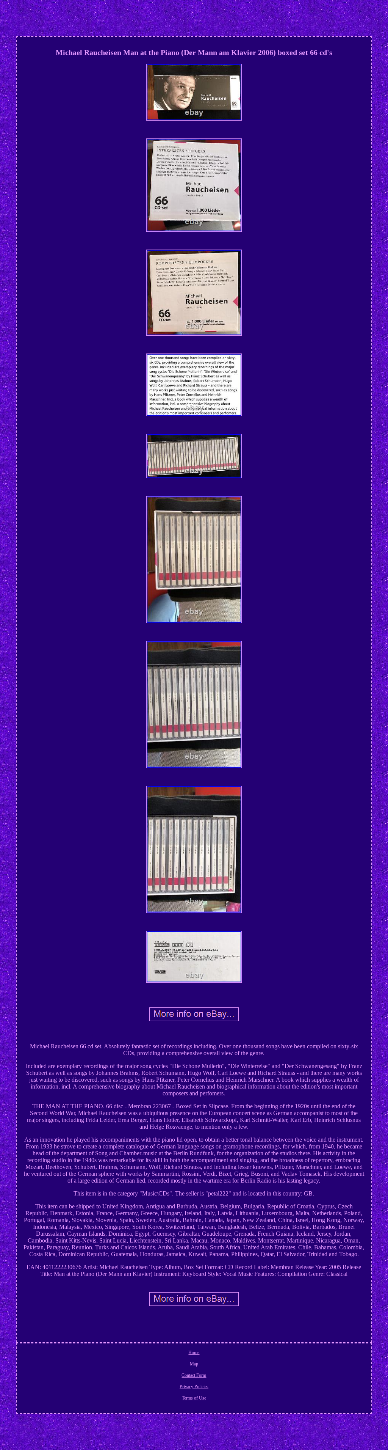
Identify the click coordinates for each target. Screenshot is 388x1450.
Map (194, 1364)
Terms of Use (194, 1398)
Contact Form (193, 1375)
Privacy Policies (194, 1386)
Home (193, 1352)
